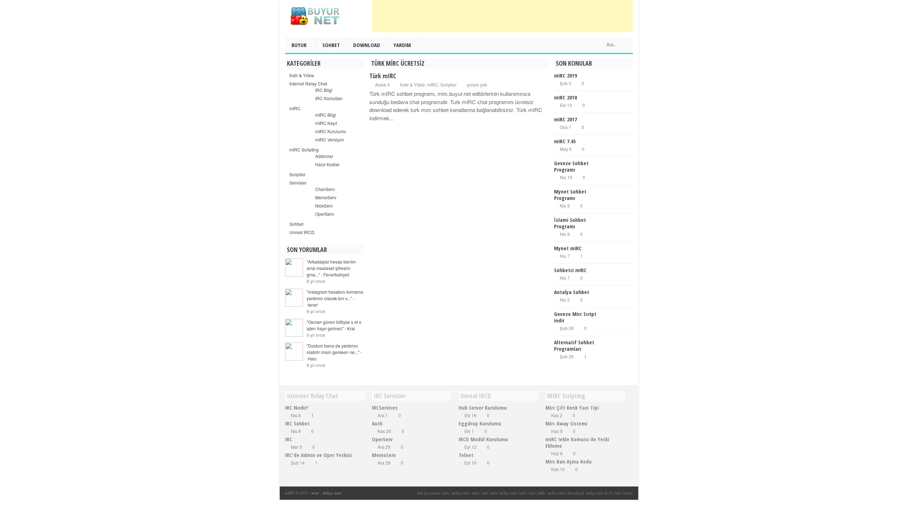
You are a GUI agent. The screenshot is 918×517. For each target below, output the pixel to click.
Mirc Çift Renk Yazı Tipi (572, 407)
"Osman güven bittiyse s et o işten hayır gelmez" (334, 325)
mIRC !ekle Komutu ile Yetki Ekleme (577, 442)
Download (366, 44)
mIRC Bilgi (325, 115)
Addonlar (324, 156)
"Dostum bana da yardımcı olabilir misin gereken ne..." (334, 352)
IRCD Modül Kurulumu (483, 439)
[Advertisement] (502, 16)
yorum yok (477, 84)
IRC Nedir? (296, 407)
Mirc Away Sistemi (566, 423)
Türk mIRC (382, 75)
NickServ (324, 205)
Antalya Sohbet (571, 291)
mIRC (432, 84)
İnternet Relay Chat (308, 83)
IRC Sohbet (297, 423)
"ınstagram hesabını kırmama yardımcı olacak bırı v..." (335, 298)
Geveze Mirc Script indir (575, 317)
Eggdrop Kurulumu (480, 423)
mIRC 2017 (565, 119)
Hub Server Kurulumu (483, 407)
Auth (377, 423)
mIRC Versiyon (329, 139)
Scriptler (448, 84)
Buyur (299, 44)
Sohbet (331, 44)
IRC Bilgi (323, 90)
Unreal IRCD (301, 232)
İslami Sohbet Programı (570, 223)
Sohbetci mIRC (570, 270)
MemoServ (325, 197)
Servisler (298, 183)
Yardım (402, 44)
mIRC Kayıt (326, 123)
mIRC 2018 (565, 97)
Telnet (466, 454)
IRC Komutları (328, 98)
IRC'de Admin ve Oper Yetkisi (318, 454)
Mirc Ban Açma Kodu (568, 461)
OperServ (324, 214)
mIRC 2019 (565, 75)
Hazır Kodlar (327, 164)
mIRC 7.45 (565, 141)
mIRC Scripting (304, 149)
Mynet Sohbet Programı (570, 194)
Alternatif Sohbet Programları (574, 345)
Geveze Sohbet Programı (571, 166)
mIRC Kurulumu (330, 131)
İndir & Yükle (412, 84)
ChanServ (325, 189)
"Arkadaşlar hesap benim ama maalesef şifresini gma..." (331, 268)
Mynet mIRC (568, 248)
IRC (288, 439)
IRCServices (385, 407)
